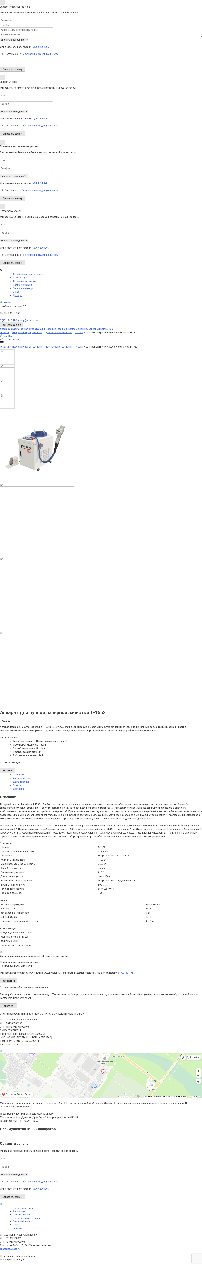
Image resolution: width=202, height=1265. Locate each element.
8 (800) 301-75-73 (127, 972)
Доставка (18, 788)
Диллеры (17, 1228)
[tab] (107, 774)
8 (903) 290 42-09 (9, 320)
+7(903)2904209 (40, 46)
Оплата (17, 785)
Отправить (8, 1006)
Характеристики (22, 778)
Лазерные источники (24, 281)
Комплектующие (22, 284)
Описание (18, 774)
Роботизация (20, 277)
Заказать (7, 770)
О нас (16, 291)
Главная (4, 332)
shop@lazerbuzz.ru (29, 320)
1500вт (79, 332)
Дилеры (17, 295)
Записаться (9, 980)
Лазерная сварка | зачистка (28, 274)
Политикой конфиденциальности (39, 54)
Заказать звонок (12, 324)
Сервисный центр (23, 288)
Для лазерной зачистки (59, 332)
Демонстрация (21, 781)
